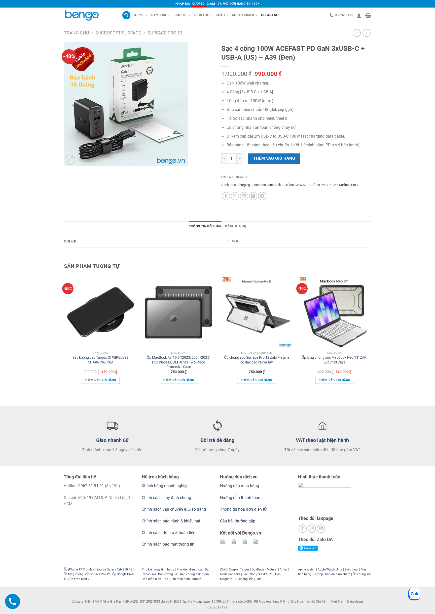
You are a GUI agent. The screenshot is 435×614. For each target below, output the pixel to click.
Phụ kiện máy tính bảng (158, 569)
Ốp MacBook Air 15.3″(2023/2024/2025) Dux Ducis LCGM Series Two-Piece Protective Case (178, 362)
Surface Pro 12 (165, 32)
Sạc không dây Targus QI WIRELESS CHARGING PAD (100, 359)
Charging (243, 185)
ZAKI (223, 569)
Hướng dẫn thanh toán (240, 497)
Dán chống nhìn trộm (194, 574)
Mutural (272, 569)
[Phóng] (71, 160)
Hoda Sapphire (230, 574)
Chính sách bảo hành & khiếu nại (171, 521)
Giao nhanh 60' (112, 440)
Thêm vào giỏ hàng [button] (100, 380)
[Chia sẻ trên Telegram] (262, 196)
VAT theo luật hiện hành (322, 440)
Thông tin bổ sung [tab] (205, 226)
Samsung (159, 15)
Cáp (253, 574)
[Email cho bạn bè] (244, 196)
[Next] (371, 340)
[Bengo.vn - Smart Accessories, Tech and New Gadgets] (89, 15)
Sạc (245, 574)
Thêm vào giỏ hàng (274, 158)
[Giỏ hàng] (368, 15)
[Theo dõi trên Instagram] (312, 528)
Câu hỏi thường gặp (237, 521)
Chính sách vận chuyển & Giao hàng (174, 509)
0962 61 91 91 (91, 485)
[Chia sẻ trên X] (235, 196)
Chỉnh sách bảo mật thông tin (168, 544)
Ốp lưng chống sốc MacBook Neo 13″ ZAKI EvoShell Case (335, 359)
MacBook (274, 185)
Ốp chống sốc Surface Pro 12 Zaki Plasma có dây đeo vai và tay (256, 359)
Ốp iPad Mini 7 (79, 579)
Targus (244, 569)
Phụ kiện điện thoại (189, 569)
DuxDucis (258, 569)
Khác (220, 15)
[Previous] (64, 340)
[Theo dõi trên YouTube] (321, 528)
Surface (201, 15)
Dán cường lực (168, 574)
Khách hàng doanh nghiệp (165, 485)
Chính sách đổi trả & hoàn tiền (168, 532)
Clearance (270, 15)
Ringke (233, 569)
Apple (139, 15)
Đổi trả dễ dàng (217, 440)
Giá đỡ (262, 574)
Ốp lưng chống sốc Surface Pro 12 (87, 574)
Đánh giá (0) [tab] (235, 226)
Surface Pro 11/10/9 (323, 185)
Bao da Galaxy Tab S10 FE (114, 569)
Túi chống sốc (243, 579)
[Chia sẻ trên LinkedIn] (253, 196)
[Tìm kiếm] (126, 15)
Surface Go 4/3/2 (294, 185)
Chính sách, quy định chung (166, 497)
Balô (259, 579)
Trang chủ (76, 32)
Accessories (243, 15)
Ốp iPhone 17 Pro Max (79, 569)
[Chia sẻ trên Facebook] (226, 196)
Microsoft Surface (118, 32)
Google (181, 15)
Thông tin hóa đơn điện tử (243, 509)
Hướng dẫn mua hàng (240, 485)
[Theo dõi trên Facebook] (303, 528)
